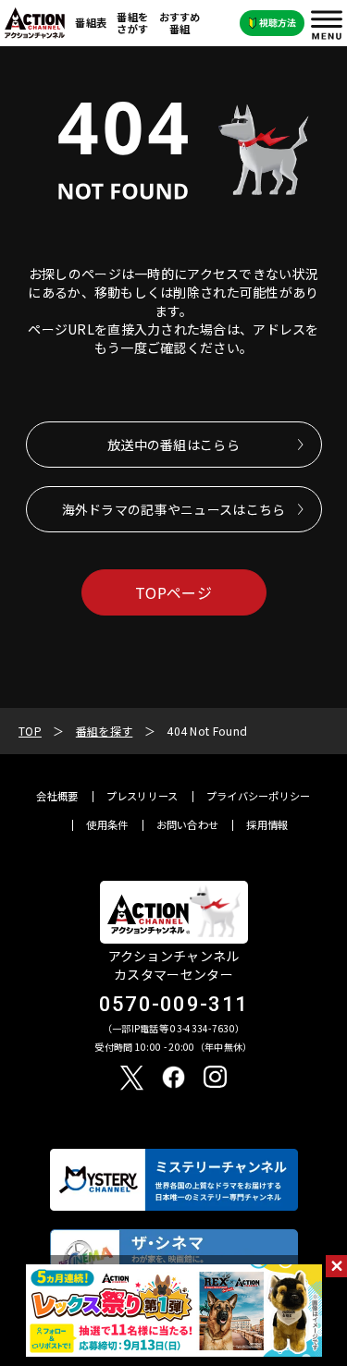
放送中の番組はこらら (173, 444)
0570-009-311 (174, 1004)
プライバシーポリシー (258, 796)
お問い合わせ (187, 825)
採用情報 (267, 825)
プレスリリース (142, 796)
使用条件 (107, 825)
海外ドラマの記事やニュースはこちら (174, 509)
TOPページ (173, 592)
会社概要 (57, 796)
